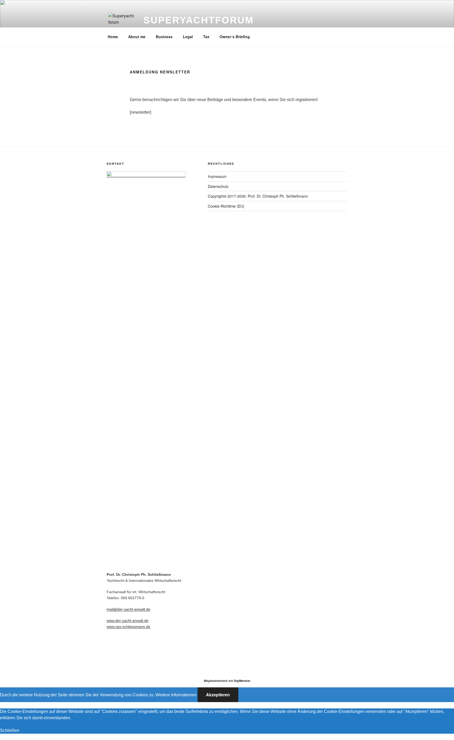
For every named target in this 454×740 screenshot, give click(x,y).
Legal (188, 36)
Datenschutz (218, 186)
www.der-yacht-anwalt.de (127, 620)
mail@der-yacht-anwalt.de (128, 609)
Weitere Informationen (176, 695)
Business (164, 36)
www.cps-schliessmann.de (128, 626)
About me (137, 36)
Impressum (217, 176)
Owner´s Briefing (235, 36)
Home (113, 36)
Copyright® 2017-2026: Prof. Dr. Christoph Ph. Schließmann (258, 196)
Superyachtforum (198, 20)
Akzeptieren (218, 695)
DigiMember (242, 681)
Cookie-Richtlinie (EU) (226, 206)
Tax (206, 36)
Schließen (9, 730)
